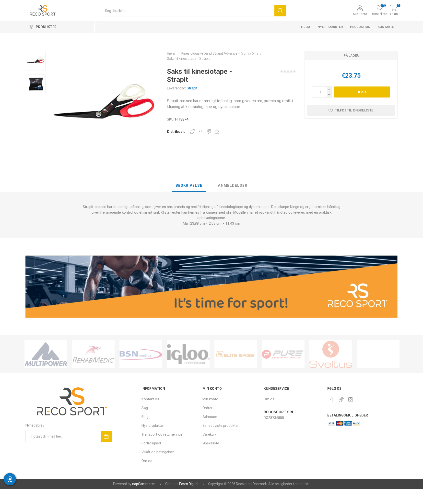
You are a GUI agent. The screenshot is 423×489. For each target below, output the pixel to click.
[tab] (189, 186)
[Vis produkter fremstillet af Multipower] (45, 354)
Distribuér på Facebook (200, 131)
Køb (362, 92)
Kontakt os (150, 399)
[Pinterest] (332, 399)
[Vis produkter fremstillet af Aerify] (378, 354)
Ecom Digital (188, 484)
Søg (280, 10)
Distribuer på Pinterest (209, 131)
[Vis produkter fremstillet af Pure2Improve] (283, 354)
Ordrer (207, 408)
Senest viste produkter (220, 425)
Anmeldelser (232, 185)
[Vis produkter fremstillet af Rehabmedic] (93, 354)
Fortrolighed (151, 443)
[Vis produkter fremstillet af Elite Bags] (235, 354)
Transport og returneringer (162, 434)
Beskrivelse (189, 185)
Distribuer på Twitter (192, 131)
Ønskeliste (210, 443)
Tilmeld (106, 436)
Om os (146, 461)
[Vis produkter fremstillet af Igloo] (188, 354)
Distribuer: (176, 131)
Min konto (360, 14)
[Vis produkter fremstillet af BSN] (140, 354)
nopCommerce (143, 484)
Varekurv (209, 434)
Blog (145, 417)
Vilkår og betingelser (157, 452)
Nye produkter (152, 425)
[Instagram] (350, 399)
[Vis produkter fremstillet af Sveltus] (330, 354)
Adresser (209, 417)
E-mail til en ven (217, 131)
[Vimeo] (341, 398)
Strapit (192, 88)
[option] (35, 61)
